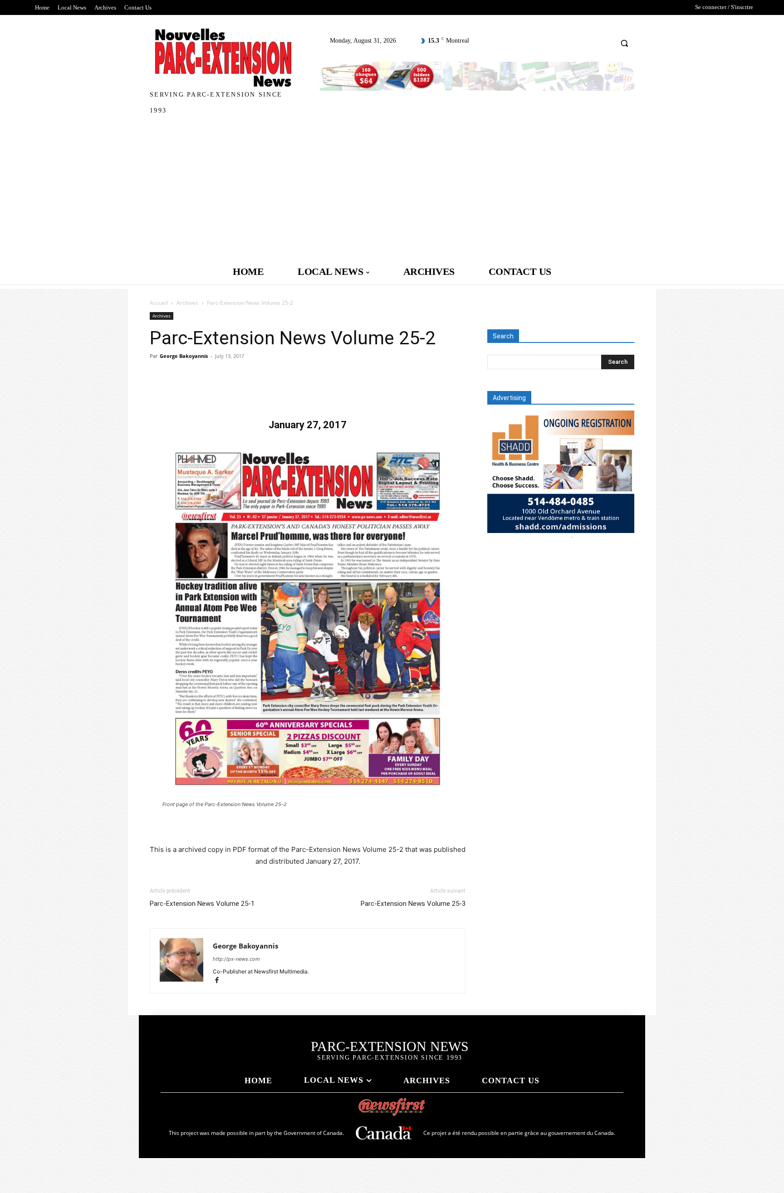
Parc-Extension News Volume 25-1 (202, 904)
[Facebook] (159, 392)
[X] (180, 392)
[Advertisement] (392, 190)
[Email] (263, 392)
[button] (624, 43)
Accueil (159, 303)
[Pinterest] (200, 392)
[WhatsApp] (221, 392)
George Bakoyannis (184, 355)
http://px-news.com (236, 959)
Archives (187, 303)
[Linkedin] (242, 392)
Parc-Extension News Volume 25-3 (413, 904)
